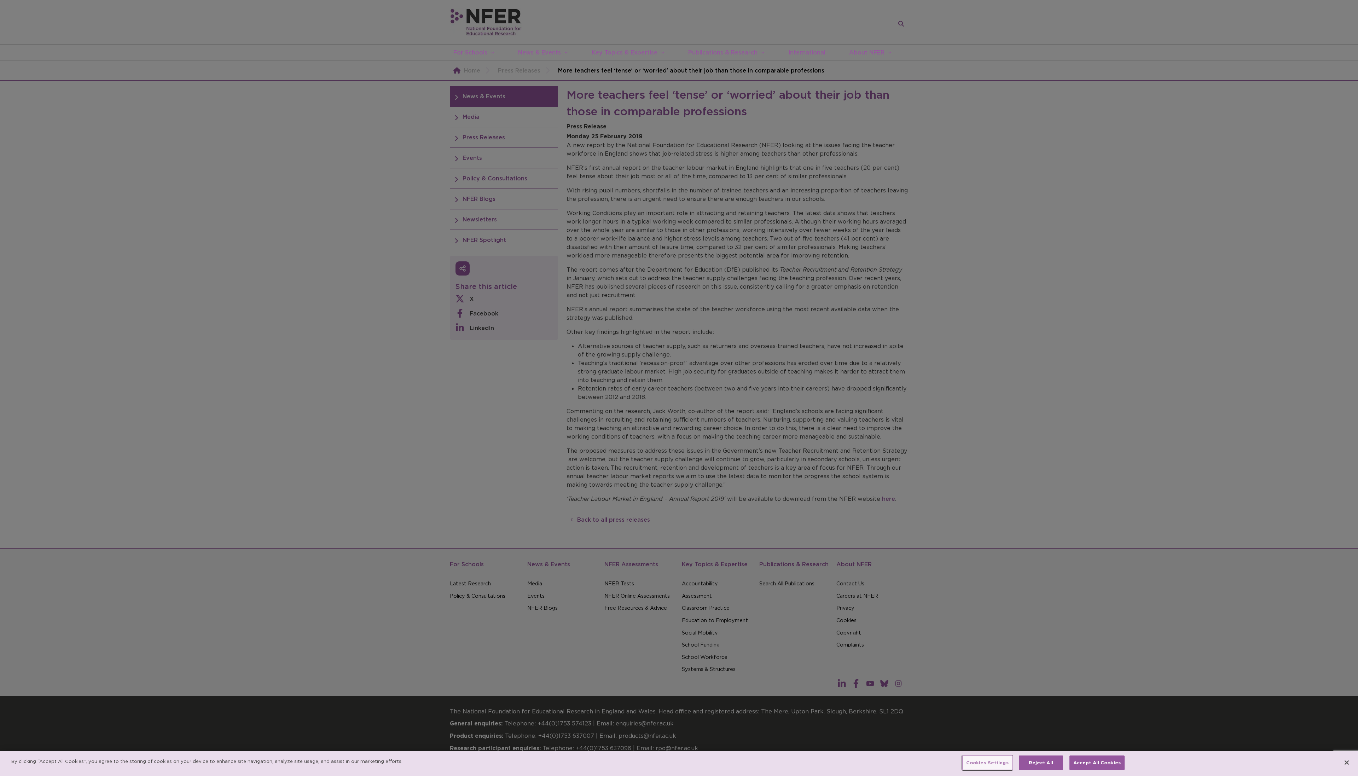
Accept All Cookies (1097, 763)
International (806, 52)
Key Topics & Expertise (624, 52)
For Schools (470, 52)
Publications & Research (723, 52)
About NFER (866, 52)
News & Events (539, 52)
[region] (679, 763)
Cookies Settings (987, 763)
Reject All (1041, 763)
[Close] (1346, 762)
